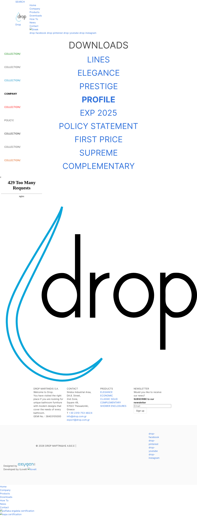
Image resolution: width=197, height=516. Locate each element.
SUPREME (98, 153)
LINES (98, 59)
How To (34, 19)
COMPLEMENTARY (98, 166)
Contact (34, 26)
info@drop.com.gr (77, 416)
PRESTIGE (98, 86)
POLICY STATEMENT (98, 126)
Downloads (36, 15)
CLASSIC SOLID (109, 399)
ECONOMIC (106, 395)
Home (33, 5)
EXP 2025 (98, 113)
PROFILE (98, 99)
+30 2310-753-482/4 (80, 412)
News (33, 22)
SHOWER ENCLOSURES (113, 405)
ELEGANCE (98, 73)
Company (35, 8)
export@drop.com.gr (78, 419)
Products (34, 12)
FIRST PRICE (99, 139)
